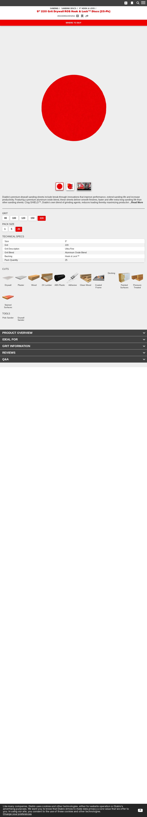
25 (19, 229)
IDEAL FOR (10, 339)
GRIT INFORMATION (16, 346)
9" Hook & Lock (87, 8)
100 (14, 218)
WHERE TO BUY (73, 23)
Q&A (5, 359)
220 (42, 218)
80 (5, 218)
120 (23, 218)
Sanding (54, 8)
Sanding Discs (68, 8)
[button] (125, 3)
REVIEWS (8, 352)
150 (32, 218)
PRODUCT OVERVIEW (17, 332)
